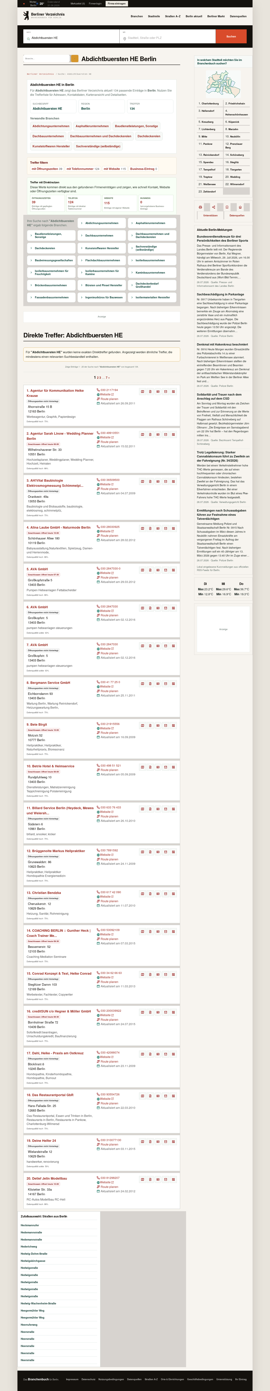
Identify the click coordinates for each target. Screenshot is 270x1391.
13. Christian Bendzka (44, 892)
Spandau (208, 162)
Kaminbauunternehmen (150, 272)
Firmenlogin (95, 3)
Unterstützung (224, 1379)
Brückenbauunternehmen (51, 285)
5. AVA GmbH (37, 569)
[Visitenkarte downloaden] (157, 391)
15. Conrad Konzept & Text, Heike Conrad (59, 973)
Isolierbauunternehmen (150, 260)
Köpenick (233, 121)
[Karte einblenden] (142, 391)
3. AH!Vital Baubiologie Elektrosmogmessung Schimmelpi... (55, 483)
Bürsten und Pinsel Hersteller (103, 285)
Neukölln (235, 136)
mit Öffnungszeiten (47, 169)
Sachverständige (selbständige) (98, 146)
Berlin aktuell (194, 16)
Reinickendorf (211, 155)
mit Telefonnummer (83, 169)
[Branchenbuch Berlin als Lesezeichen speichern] (227, 207)
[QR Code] (173, 391)
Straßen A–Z (173, 16)
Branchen (137, 16)
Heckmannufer (30, 1225)
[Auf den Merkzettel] (150, 391)
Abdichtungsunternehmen (51, 126)
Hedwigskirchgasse (33, 1261)
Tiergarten (236, 169)
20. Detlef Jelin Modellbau (47, 1178)
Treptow (207, 177)
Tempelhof (209, 169)
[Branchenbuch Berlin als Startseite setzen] (240, 207)
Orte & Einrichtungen (172, 1379)
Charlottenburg (210, 103)
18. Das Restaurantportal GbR (50, 1094)
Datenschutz (88, 1379)
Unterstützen (210, 215)
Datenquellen (238, 16)
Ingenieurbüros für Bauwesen (104, 297)
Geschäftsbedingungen (200, 1379)
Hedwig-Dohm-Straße (34, 1253)
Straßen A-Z (151, 1379)
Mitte (204, 136)
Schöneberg (237, 155)
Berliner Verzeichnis (40, 74)
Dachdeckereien (149, 136)
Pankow (207, 144)
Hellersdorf (208, 110)
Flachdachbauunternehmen (102, 260)
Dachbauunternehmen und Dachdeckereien (100, 136)
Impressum (72, 1379)
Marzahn (233, 129)
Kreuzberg (207, 121)
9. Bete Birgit (37, 724)
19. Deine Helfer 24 (41, 1140)
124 (70, 202)
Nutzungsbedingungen (111, 1379)
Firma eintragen (117, 3)
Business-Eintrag (143, 169)
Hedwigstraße (29, 1268)
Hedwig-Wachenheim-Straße (38, 1303)
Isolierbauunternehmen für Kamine (102, 272)
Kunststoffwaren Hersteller (51, 146)
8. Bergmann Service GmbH (48, 682)
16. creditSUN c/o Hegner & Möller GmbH (59, 1011)
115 (107, 203)
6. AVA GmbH (37, 607)
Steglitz (234, 162)
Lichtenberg (208, 129)
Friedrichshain (236, 103)
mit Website (115, 169)
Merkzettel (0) (78, 3)
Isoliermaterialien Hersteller (153, 297)
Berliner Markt (216, 16)
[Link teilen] (213, 207)
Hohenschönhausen (236, 114)
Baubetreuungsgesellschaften (54, 260)
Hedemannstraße (31, 1232)
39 (33, 202)
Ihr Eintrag (241, 1379)
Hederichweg (29, 1246)
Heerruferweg (29, 1324)
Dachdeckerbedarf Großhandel (147, 285)
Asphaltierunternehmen (92, 126)
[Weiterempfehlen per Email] (165, 391)
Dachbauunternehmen (48, 136)
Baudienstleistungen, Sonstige (136, 126)
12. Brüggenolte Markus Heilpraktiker (56, 850)
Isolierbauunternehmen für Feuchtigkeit (51, 272)
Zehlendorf (209, 191)
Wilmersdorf (237, 184)
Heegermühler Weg (32, 1310)
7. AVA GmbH (37, 644)
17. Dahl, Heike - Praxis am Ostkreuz (55, 1053)
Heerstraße (27, 1332)
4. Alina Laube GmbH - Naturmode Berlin (59, 527)
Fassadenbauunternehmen (52, 297)
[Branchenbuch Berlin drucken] (200, 207)
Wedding (235, 177)
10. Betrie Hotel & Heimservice (50, 766)
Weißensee (209, 184)
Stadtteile (154, 16)
